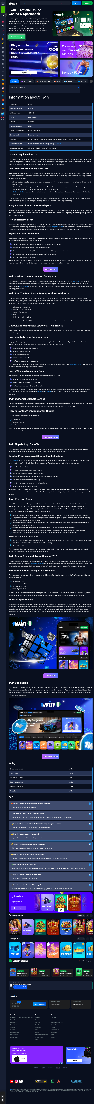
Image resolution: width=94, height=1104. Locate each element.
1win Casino (76, 281)
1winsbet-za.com (14, 1032)
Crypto (59, 144)
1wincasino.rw (13, 1020)
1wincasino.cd (13, 1022)
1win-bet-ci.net (14, 1034)
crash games (23, 286)
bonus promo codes (56, 227)
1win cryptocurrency (75, 364)
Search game (20, 908)
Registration (87, 3)
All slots (79, 915)
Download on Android (20, 987)
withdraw (48, 391)
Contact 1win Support (51, 437)
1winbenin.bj (13, 1024)
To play (24, 73)
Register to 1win (50, 269)
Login (76, 3)
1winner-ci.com (14, 1037)
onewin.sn (12, 1027)
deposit (39, 391)
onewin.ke (12, 1029)
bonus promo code (37, 564)
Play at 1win (51, 675)
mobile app (15, 460)
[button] (51, 72)
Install (23, 1059)
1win (11, 1089)
